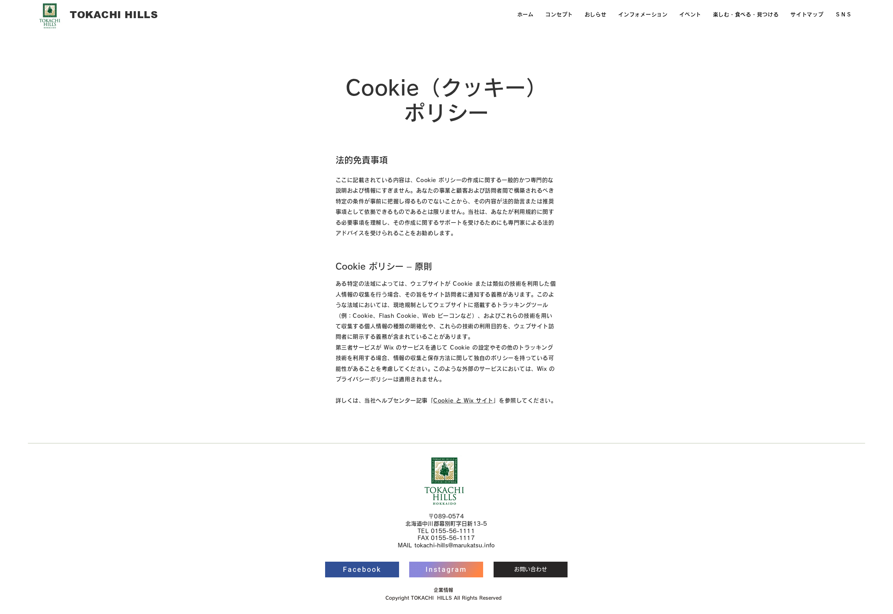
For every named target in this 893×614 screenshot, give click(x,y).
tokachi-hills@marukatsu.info (454, 545)
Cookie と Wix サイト (463, 400)
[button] (643, 14)
